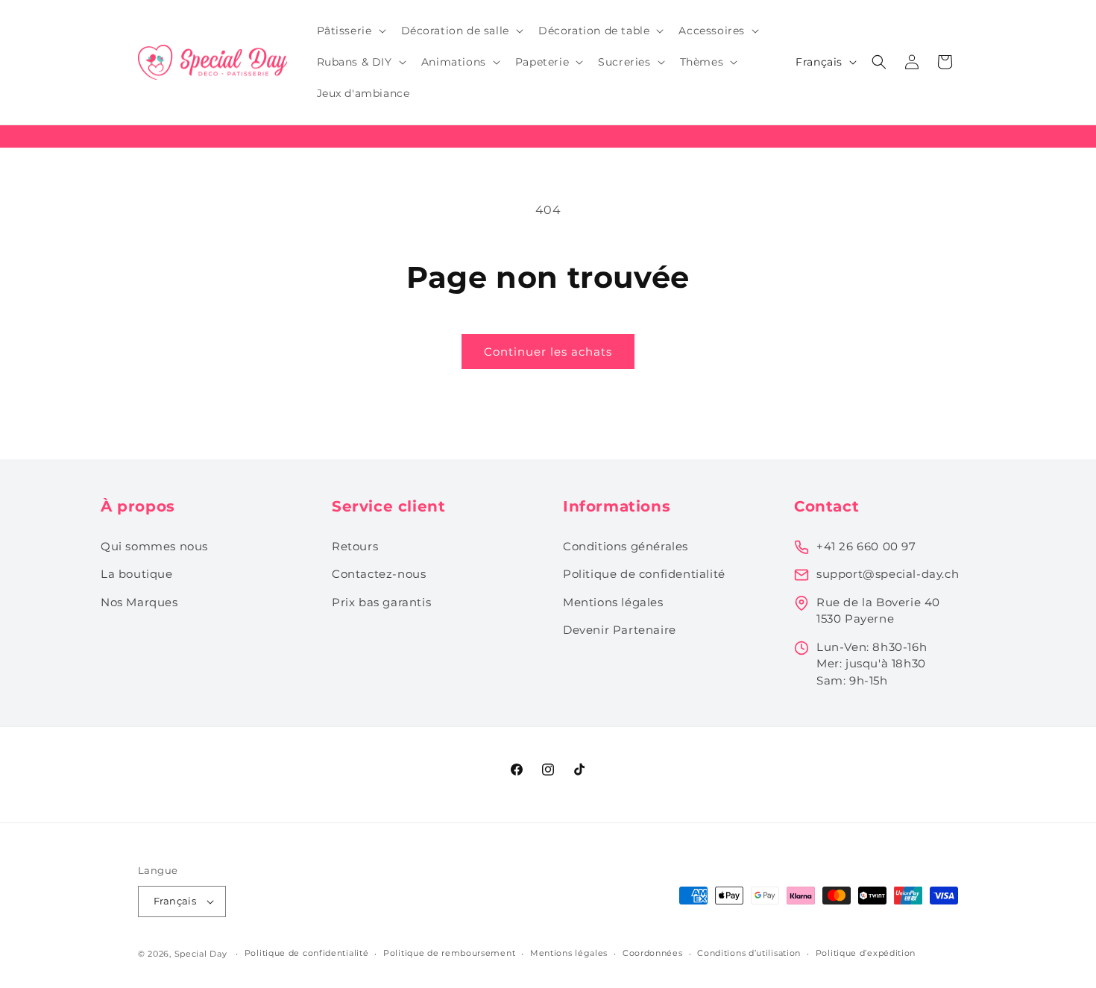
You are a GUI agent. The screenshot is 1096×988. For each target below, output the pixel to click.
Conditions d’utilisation (749, 953)
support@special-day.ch (887, 574)
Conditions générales (625, 546)
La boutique (137, 574)
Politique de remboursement (449, 953)
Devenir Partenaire (619, 630)
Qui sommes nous (154, 546)
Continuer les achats (548, 351)
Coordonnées (653, 953)
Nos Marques (139, 602)
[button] (350, 30)
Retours (355, 546)
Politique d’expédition (866, 953)
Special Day (200, 953)
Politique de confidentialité (644, 574)
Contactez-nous (379, 574)
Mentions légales (613, 602)
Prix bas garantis (381, 602)
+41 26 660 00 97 (866, 546)
